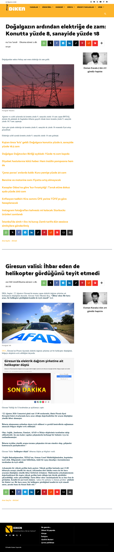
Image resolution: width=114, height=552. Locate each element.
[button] (105, 14)
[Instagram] (91, 2)
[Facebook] (103, 2)
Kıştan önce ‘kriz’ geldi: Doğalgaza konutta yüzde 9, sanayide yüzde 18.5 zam (37, 144)
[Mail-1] (106, 2)
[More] (102, 43)
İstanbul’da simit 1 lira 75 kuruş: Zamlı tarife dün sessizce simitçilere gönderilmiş (35, 224)
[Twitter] (97, 2)
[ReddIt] (88, 43)
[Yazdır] (70, 232)
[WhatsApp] (44, 43)
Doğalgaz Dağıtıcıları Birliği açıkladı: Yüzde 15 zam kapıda (36, 154)
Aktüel (14, 241)
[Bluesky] (94, 2)
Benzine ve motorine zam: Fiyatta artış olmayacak (31, 180)
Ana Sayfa (6, 241)
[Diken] (15, 7)
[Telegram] (63, 43)
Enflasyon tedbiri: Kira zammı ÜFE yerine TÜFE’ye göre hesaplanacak (34, 201)
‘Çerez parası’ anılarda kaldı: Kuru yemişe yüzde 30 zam (34, 173)
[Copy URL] (76, 43)
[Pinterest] (82, 43)
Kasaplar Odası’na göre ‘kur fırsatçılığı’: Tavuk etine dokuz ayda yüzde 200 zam (36, 189)
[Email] (63, 232)
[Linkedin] (69, 43)
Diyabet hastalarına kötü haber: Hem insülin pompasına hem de (37, 163)
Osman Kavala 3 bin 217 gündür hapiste (95, 69)
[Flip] (95, 43)
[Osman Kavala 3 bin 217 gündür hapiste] (95, 58)
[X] (50, 43)
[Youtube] (100, 2)
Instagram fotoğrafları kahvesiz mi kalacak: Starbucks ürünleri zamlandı (33, 212)
